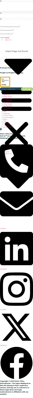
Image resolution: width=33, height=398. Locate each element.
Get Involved (7, 100)
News (5, 110)
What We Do (7, 96)
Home (7, 38)
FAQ (4, 112)
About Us (6, 94)
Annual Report (8, 117)
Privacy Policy (8, 115)
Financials (6, 113)
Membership (7, 98)
